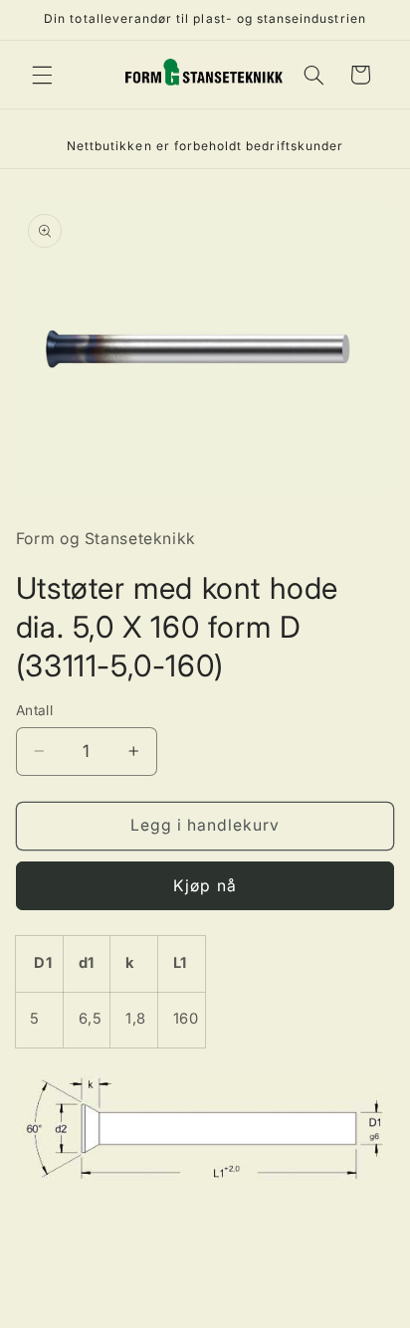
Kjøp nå (204, 885)
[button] (42, 74)
